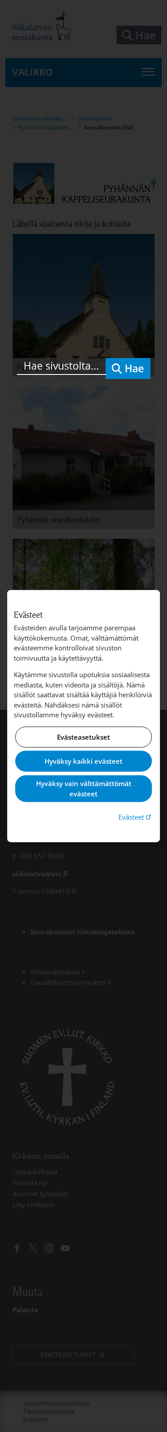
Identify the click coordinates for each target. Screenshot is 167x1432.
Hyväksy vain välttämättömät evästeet (83, 788)
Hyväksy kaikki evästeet (83, 761)
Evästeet (135, 816)
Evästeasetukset (83, 737)
